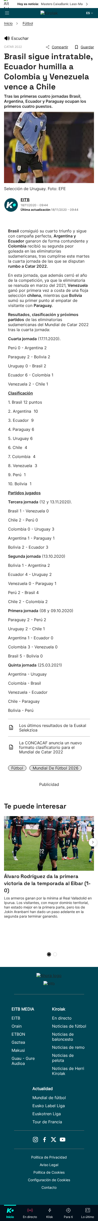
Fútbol (17, 768)
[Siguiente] (87, 4)
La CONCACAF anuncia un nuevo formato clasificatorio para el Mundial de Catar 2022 (50, 747)
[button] (93, 842)
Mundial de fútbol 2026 (55, 768)
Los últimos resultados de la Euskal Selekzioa (52, 727)
